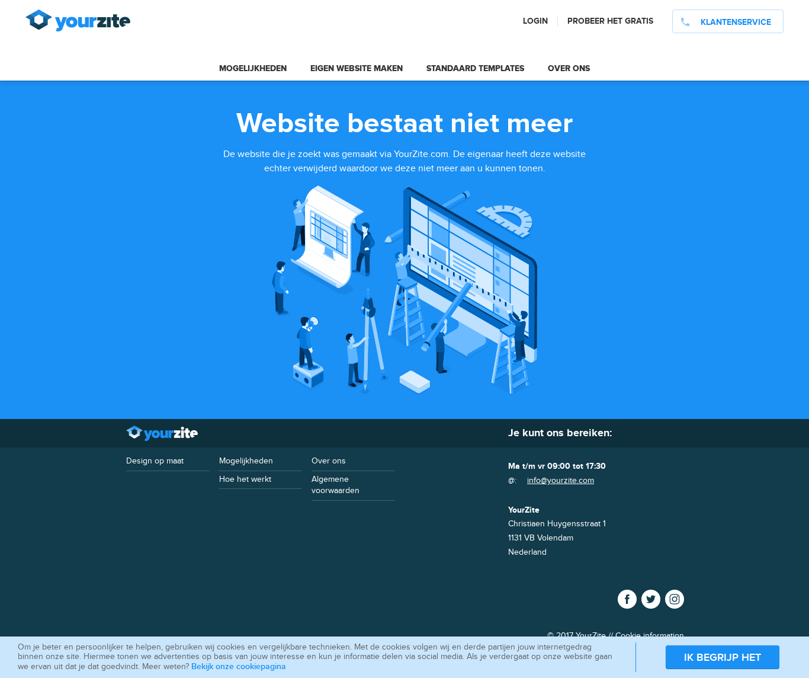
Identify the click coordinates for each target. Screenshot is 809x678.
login (535, 21)
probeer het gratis (610, 21)
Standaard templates (475, 68)
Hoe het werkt (245, 479)
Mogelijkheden (253, 68)
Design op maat (155, 461)
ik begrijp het (722, 657)
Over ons (569, 68)
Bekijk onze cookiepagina (238, 666)
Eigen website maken (356, 68)
